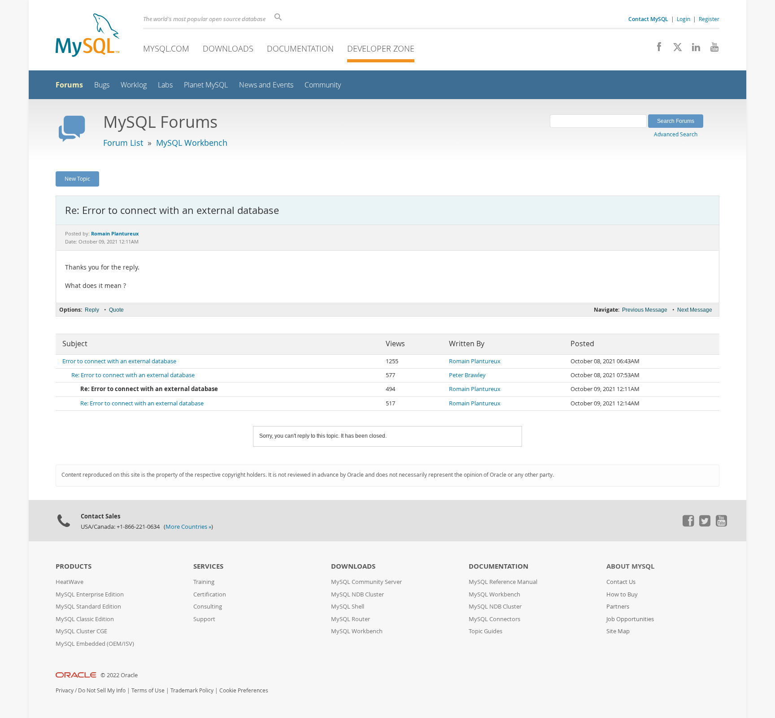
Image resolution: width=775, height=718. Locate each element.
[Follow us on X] (674, 49)
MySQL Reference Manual (503, 582)
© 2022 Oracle (119, 675)
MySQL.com (166, 48)
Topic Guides (485, 631)
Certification (209, 594)
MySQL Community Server (366, 582)
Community (323, 85)
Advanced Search (675, 134)
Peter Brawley (467, 375)
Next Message (694, 310)
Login (683, 18)
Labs (165, 85)
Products (73, 566)
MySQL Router (350, 619)
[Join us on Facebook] (656, 49)
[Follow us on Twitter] (704, 524)
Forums (69, 85)
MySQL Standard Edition (88, 606)
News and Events (266, 85)
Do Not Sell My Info (102, 690)
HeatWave (69, 582)
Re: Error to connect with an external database (133, 375)
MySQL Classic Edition (85, 619)
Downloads (228, 48)
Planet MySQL (206, 85)
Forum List (123, 142)
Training (203, 582)
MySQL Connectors (494, 619)
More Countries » (188, 527)
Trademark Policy (191, 690)
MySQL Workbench (191, 142)
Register (709, 18)
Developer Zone (380, 48)
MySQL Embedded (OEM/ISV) (95, 644)
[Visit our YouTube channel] (711, 49)
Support (204, 619)
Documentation (300, 48)
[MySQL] (87, 36)
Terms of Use (148, 690)
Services (208, 566)
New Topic (77, 178)
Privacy (65, 690)
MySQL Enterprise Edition (90, 594)
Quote (116, 310)
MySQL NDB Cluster (357, 594)
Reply (92, 310)
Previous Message (644, 310)
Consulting (207, 606)
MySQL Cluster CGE (81, 631)
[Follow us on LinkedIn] (692, 49)
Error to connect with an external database (119, 361)
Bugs (101, 85)
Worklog (134, 85)
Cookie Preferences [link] (243, 690)
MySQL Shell (347, 606)
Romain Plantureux (475, 361)
